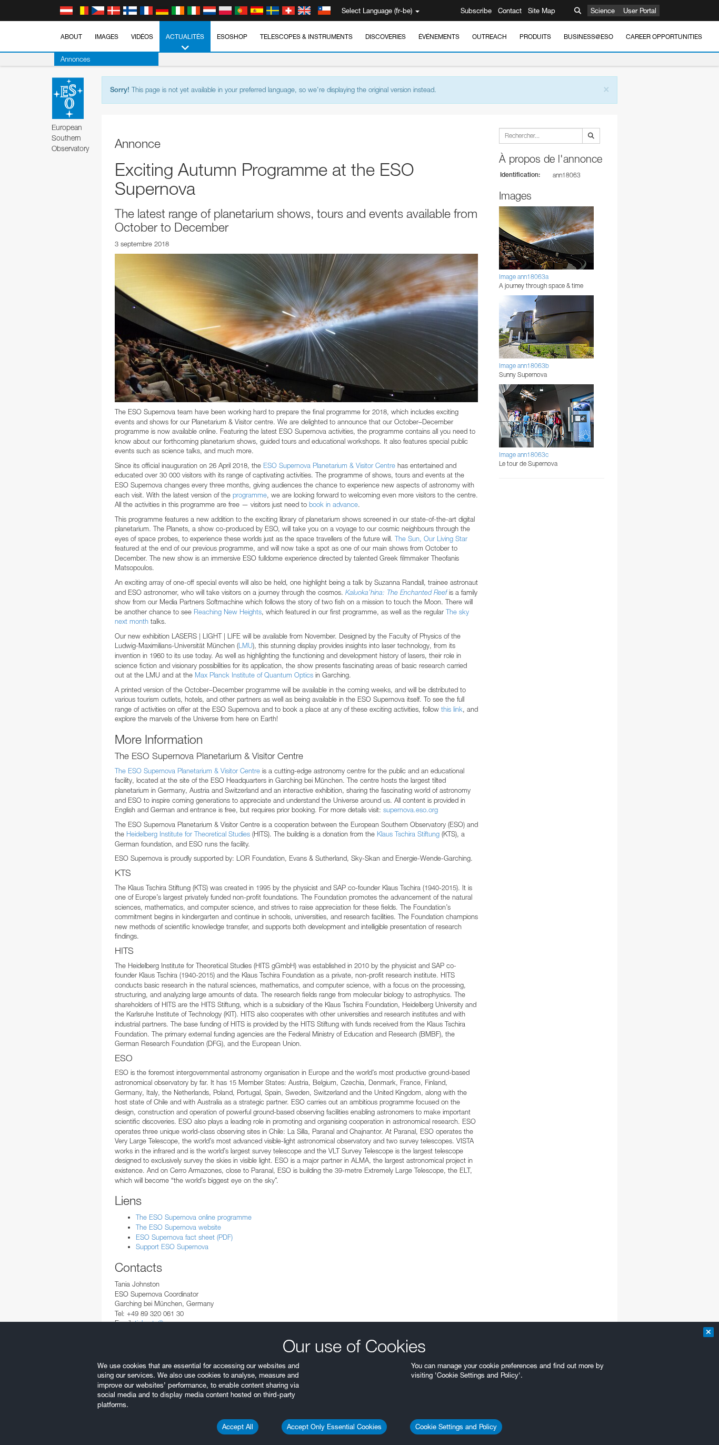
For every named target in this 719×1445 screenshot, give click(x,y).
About (71, 37)
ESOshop (232, 37)
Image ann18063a (523, 277)
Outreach (489, 37)
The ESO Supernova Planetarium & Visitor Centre (187, 770)
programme (250, 495)
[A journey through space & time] (296, 328)
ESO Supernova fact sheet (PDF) (184, 1237)
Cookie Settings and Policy (456, 1426)
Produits (535, 37)
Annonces (75, 59)
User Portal (639, 10)
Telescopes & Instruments (306, 37)
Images (106, 37)
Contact (510, 10)
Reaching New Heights (228, 611)
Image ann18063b (524, 366)
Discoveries (385, 37)
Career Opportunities (664, 37)
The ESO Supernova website (178, 1227)
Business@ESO (588, 37)
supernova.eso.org (410, 809)
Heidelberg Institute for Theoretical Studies (187, 834)
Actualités (185, 37)
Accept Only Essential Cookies (334, 1426)
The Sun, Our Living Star (431, 538)
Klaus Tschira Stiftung (407, 834)
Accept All (237, 1426)
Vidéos (142, 37)
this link (452, 709)
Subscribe (476, 10)
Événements (439, 37)
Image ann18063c (523, 455)
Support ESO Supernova (172, 1246)
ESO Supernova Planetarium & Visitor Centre (329, 465)
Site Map (541, 10)
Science (603, 10)
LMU (245, 645)
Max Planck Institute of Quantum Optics (254, 675)
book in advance (333, 504)
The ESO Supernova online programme (194, 1217)
